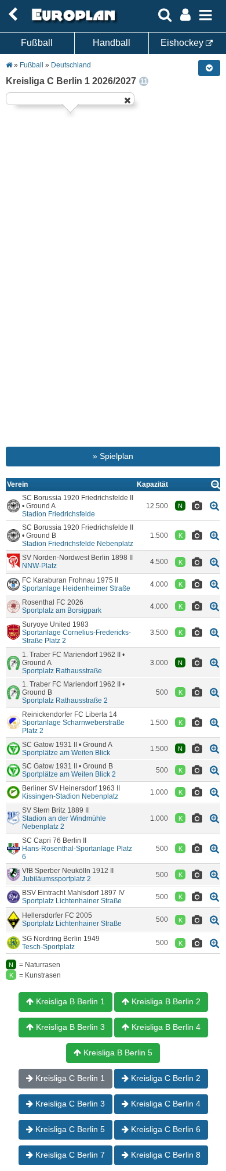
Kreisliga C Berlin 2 (165, 1078)
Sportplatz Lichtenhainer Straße (72, 901)
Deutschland (71, 65)
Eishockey (183, 43)
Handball (111, 43)
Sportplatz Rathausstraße (62, 671)
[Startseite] (71, 21)
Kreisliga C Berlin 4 (165, 1103)
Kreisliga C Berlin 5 (69, 1129)
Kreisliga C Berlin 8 (165, 1154)
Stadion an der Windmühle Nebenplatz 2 (64, 822)
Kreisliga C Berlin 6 (165, 1129)
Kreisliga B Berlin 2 (165, 1001)
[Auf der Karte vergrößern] (214, 506)
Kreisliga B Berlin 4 (165, 1027)
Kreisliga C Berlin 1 (69, 1078)
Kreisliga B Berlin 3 (69, 1027)
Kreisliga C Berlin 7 (69, 1154)
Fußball (37, 43)
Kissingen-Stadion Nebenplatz (70, 796)
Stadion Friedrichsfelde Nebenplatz (77, 544)
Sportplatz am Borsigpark (61, 610)
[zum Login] (12, 15)
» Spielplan (113, 456)
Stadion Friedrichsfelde (58, 514)
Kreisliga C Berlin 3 (69, 1103)
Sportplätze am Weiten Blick (66, 753)
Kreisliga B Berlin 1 (69, 1001)
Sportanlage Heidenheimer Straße (76, 588)
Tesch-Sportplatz (48, 947)
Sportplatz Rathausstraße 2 (65, 700)
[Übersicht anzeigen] (215, 484)
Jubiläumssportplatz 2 (56, 879)
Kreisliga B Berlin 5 (116, 1052)
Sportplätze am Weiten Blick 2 (69, 774)
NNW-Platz (39, 566)
